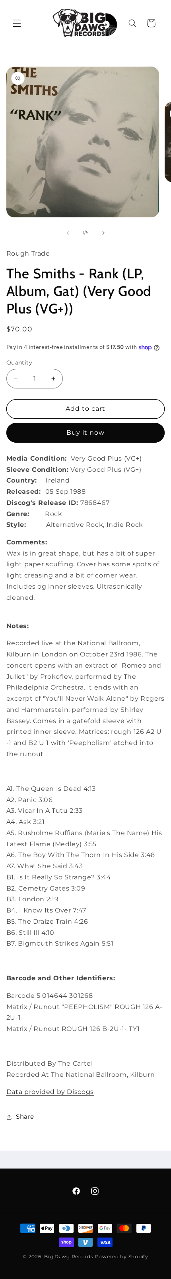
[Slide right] (103, 233)
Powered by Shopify (121, 1256)
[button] (17, 23)
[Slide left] (67, 233)
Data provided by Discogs (50, 1092)
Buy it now (85, 432)
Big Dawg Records (68, 1256)
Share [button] (25, 1116)
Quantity (19, 362)
